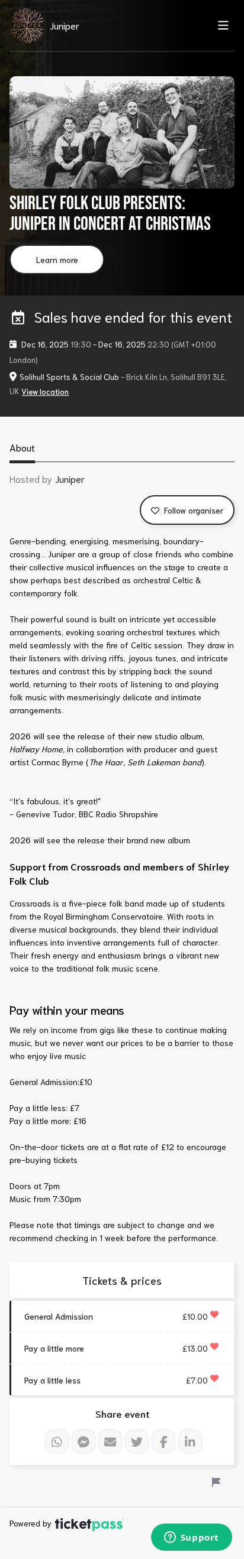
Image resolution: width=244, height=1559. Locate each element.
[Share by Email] (110, 1441)
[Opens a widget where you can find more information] (191, 1538)
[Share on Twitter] (137, 1441)
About (22, 447)
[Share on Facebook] (163, 1441)
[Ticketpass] (89, 1523)
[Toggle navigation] (220, 25)
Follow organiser (192, 510)
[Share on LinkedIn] (190, 1441)
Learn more (57, 259)
